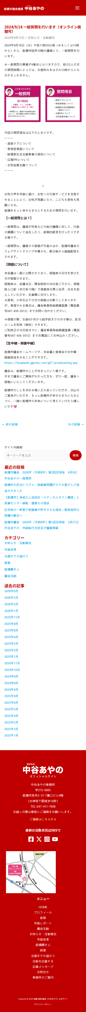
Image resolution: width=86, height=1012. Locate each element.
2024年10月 (12, 670)
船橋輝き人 (11, 569)
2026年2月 (11, 604)
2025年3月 (11, 644)
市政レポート (43, 923)
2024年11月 (12, 663)
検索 (76, 455)
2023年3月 (11, 722)
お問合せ (43, 972)
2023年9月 (11, 696)
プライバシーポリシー (43, 1004)
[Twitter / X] (39, 839)
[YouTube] (55, 839)
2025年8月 (11, 630)
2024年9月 (11, 676)
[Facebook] (31, 839)
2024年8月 (11, 683)
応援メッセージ (43, 967)
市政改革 (10, 550)
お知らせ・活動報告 (41, 38)
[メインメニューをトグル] (77, 8)
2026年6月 (11, 591)
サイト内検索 (13, 447)
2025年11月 (12, 617)
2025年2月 (11, 650)
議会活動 (10, 576)
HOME (43, 907)
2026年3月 (11, 598)
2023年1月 (11, 735)
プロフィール (43, 912)
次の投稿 (76, 424)
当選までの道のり (16, 556)
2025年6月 (11, 637)
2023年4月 (11, 716)
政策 (7, 563)
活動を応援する (43, 961)
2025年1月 (11, 657)
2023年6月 (11, 703)
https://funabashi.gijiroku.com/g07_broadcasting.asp (40, 363)
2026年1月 (11, 611)
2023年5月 (11, 709)
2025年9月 (11, 624)
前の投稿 (10, 424)
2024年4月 (11, 690)
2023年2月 (11, 729)
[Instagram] (47, 839)
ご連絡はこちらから (43, 819)
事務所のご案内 (43, 977)
